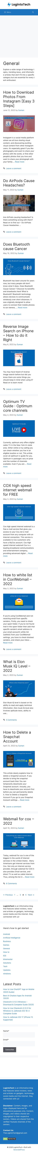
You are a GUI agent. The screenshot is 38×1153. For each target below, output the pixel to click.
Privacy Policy (9, 1069)
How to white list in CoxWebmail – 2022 (17, 579)
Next (31, 895)
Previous (8, 895)
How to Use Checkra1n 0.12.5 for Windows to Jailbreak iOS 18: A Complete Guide (17, 1011)
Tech (5, 966)
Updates (6, 970)
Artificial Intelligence (11, 938)
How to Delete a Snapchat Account (17, 736)
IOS (4, 956)
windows (7, 974)
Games (6, 945)
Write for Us (8, 1073)
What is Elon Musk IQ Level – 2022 (16, 666)
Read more (19, 162)
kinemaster (8, 959)
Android (6, 934)
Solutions (7, 963)
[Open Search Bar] (33, 12)
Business (7, 941)
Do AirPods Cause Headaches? (19, 182)
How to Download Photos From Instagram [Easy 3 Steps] (19, 99)
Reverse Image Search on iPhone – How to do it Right (18, 333)
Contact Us (8, 1065)
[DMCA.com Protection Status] (9, 1139)
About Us (7, 1062)
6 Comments (11, 883)
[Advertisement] (19, 35)
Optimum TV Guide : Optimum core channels (17, 406)
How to (6, 952)
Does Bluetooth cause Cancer (16, 246)
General (6, 948)
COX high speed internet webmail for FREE (17, 490)
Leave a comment (13, 168)
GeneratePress (19, 1150)
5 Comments (11, 720)
